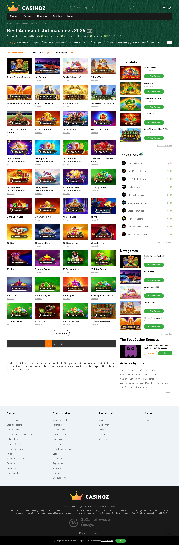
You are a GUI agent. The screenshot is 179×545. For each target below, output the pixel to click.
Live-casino (58, 439)
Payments (57, 424)
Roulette (47, 43)
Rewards (11, 463)
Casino (14, 16)
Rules (9, 453)
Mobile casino (59, 434)
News (70, 16)
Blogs (147, 419)
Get (165, 353)
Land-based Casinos (62, 448)
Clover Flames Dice (152, 98)
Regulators (58, 463)
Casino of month (60, 419)
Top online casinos (15, 448)
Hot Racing (149, 271)
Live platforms (59, 477)
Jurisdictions (59, 458)
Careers (102, 434)
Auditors (57, 468)
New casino (12, 419)
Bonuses (42, 16)
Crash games (98, 43)
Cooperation (104, 419)
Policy (101, 429)
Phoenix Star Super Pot (154, 318)
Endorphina (148, 70)
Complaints (58, 444)
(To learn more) (107, 541)
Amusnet (10, 80)
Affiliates (103, 439)
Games (28, 16)
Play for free (20, 70)
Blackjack (35, 43)
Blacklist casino (14, 424)
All (10, 43)
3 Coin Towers (150, 67)
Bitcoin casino (59, 429)
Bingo (144, 43)
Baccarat (74, 43)
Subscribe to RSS (90, 533)
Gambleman (149, 83)
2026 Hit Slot (149, 114)
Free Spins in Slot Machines (133, 387)
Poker (134, 43)
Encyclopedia (13, 473)
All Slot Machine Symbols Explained (137, 378)
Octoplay (147, 132)
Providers (11, 468)
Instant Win (156, 43)
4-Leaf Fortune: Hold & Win (156, 129)
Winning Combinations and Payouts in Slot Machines (145, 382)
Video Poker (60, 43)
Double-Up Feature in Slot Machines (137, 370)
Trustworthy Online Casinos (20, 434)
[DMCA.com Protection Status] (87, 525)
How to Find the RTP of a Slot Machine (138, 374)
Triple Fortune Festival (154, 256)
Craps (85, 43)
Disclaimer (104, 424)
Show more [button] (61, 333)
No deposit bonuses (16, 458)
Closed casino (13, 429)
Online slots (21, 43)
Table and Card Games (118, 43)
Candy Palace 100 (151, 287)
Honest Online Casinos (17, 444)
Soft (55, 453)
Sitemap (57, 473)
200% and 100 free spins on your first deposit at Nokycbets (157, 347)
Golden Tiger (149, 302)
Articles (57, 16)
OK (121, 541)
